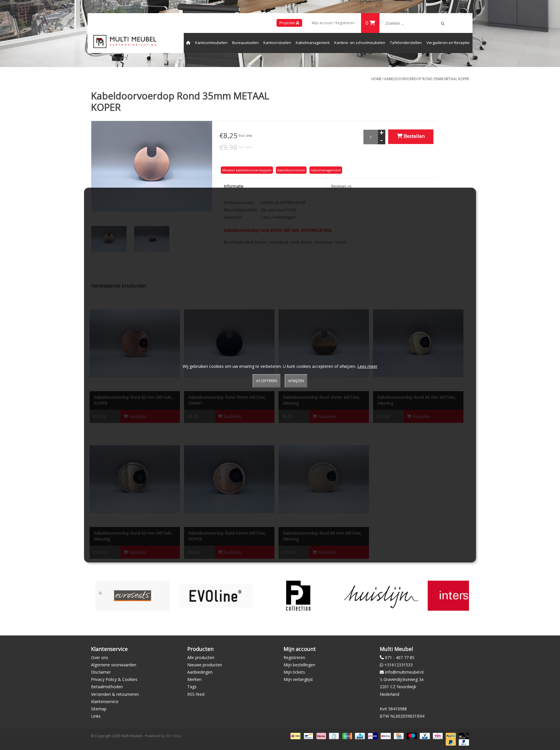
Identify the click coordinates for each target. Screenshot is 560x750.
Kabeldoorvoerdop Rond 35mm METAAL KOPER (426, 78)
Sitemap (98, 709)
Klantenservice (104, 701)
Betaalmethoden (107, 686)
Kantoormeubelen (211, 42)
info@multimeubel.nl (404, 672)
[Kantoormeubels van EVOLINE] (132, 596)
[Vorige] (100, 593)
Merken (194, 679)
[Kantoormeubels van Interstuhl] (381, 596)
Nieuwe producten (204, 665)
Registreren (294, 657)
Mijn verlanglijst (298, 679)
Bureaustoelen (245, 42)
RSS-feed (195, 694)
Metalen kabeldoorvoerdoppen (247, 170)
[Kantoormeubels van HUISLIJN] (298, 596)
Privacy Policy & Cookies (114, 679)
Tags (192, 686)
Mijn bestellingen (299, 665)
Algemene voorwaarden (113, 665)
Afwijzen (296, 380)
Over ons (99, 657)
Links (96, 716)
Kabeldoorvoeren (291, 170)
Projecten (287, 22)
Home (376, 78)
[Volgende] (459, 593)
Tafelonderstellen (406, 42)
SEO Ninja (173, 735)
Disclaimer (101, 672)
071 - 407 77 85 (399, 657)
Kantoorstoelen (277, 42)
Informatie (234, 186)
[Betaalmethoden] (294, 735)
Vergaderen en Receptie (448, 42)
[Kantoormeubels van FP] (215, 596)
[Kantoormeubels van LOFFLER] (464, 596)
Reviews (341, 186)
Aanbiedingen (200, 672)
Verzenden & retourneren (115, 694)
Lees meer (367, 366)
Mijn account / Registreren (333, 22)
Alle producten (200, 657)
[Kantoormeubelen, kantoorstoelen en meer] (124, 41)
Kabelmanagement (313, 42)
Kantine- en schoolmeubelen (359, 42)
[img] (442, 23)
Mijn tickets (294, 672)
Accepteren (266, 380)
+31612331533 (398, 665)
